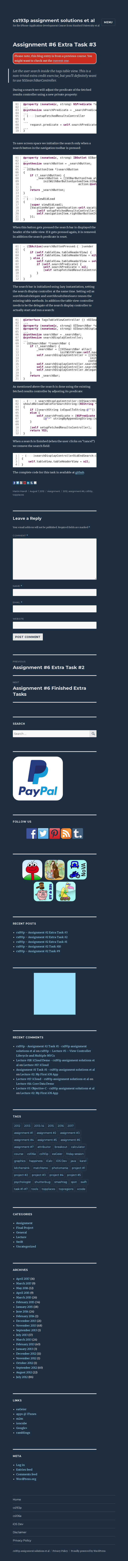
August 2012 (24, 1372)
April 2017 (23, 1278)
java (73, 1161)
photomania (60, 1168)
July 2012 (22, 1377)
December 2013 (26, 1321)
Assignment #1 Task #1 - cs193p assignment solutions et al (55, 1069)
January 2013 (24, 1349)
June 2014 (22, 1311)
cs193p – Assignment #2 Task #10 (38, 946)
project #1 (78, 1168)
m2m (19, 1418)
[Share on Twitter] (17, 482)
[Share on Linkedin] (28, 482)
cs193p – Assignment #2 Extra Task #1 (41, 941)
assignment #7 (24, 1147)
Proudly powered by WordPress (88, 1551)
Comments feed (26, 1474)
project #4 (56, 1175)
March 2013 (24, 1339)
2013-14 (39, 1125)
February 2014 (25, 1316)
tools (35, 1189)
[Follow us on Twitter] (43, 833)
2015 (51, 1125)
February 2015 (25, 1302)
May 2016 (22, 1288)
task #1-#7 (21, 1189)
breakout (61, 1147)
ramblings (23, 1432)
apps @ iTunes (26, 1414)
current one (61, 60)
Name (17, 586)
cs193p (88, 491)
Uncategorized (26, 1246)
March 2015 (23, 1297)
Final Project (24, 1227)
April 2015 (23, 1292)
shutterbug (42, 1182)
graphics (19, 1161)
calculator (78, 1147)
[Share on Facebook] (14, 482)
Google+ (22, 1428)
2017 (71, 1125)
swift (84, 1182)
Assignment (53, 491)
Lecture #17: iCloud (36, 1065)
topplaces (18, 494)
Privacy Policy (22, 1540)
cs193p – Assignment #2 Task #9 (38, 951)
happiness (35, 1161)
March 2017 (23, 1283)
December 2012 (26, 1353)
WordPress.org (26, 1479)
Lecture (21, 1237)
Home (17, 1499)
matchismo (40, 1168)
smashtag (60, 1182)
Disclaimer (19, 1532)
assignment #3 (70, 1132)
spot (74, 1182)
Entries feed (24, 1469)
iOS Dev (61, 1161)
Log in (20, 1465)
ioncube (21, 1423)
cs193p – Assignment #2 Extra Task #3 (42, 932)
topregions (66, 1189)
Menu (108, 22)
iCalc (49, 1161)
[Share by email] (35, 482)
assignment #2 (46, 1132)
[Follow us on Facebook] (31, 833)
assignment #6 (76, 491)
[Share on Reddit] (21, 482)
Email (17, 602)
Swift (19, 1241)
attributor (44, 1147)
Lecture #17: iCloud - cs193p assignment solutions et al (52, 1079)
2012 (65, 491)
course (18, 1154)
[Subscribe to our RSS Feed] (66, 833)
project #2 (21, 1175)
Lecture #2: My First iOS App (39, 1074)
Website (18, 618)
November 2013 (26, 1325)
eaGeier (57, 1154)
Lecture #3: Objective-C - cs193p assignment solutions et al (55, 1088)
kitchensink (22, 1168)
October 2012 (24, 1363)
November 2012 (26, 1358)
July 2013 (22, 1335)
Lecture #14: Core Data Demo (35, 1083)
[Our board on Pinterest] (54, 833)
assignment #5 (47, 1140)
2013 (27, 1125)
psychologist (22, 1182)
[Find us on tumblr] (77, 833)
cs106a (31, 1154)
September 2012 (26, 1367)
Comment (20, 535)
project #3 (39, 1175)
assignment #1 (23, 1132)
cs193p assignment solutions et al (54, 20)
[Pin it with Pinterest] (24, 482)
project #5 (74, 1175)
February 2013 (25, 1344)
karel (83, 1161)
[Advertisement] (55, 994)
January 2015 (24, 1306)
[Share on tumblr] (31, 482)
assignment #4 (24, 1140)
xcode (81, 1189)
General (21, 1232)
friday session (75, 1154)
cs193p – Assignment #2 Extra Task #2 (42, 937)
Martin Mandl (20, 491)
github (79, 472)
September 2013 (26, 1330)
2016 (61, 1125)
